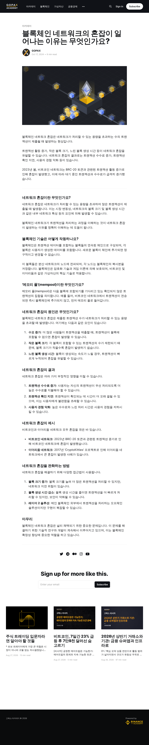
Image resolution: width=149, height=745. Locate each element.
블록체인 (44, 6)
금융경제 (72, 6)
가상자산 (58, 6)
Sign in (119, 6)
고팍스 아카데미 (12, 718)
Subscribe (134, 6)
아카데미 (31, 6)
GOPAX (36, 50)
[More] (83, 6)
